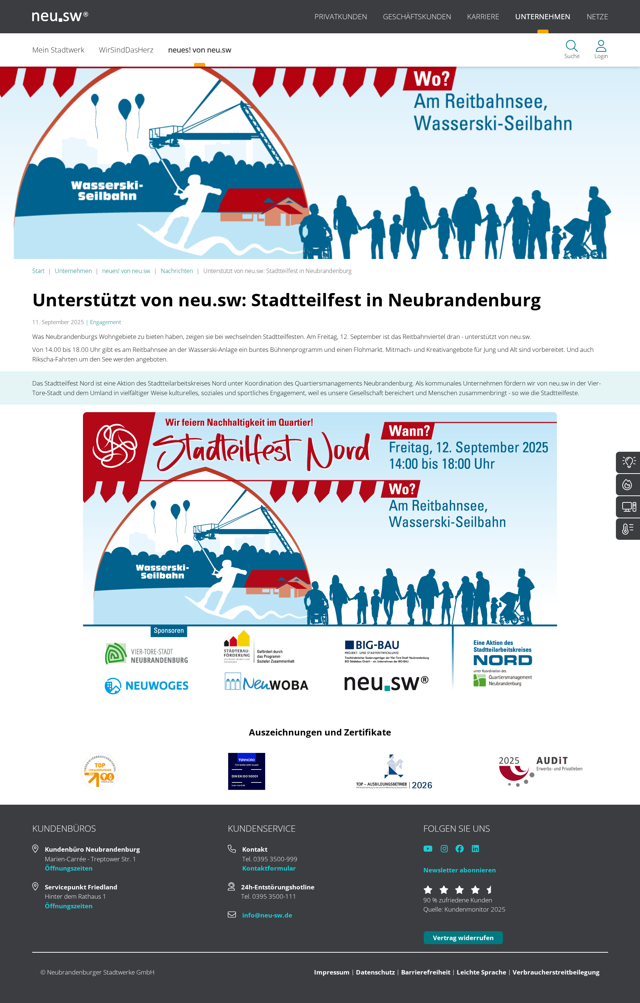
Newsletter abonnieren (459, 870)
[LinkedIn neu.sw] (479, 849)
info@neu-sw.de (267, 915)
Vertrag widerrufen (463, 937)
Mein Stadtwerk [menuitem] (58, 50)
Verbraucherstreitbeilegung (556, 972)
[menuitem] (572, 50)
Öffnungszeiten (69, 868)
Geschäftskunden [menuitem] (417, 16)
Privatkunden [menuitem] (340, 16)
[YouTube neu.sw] (431, 849)
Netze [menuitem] (597, 16)
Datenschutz (375, 972)
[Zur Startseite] (60, 17)
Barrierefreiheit (425, 972)
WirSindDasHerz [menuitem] (126, 50)
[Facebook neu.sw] (463, 849)
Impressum (332, 972)
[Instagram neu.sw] (447, 849)
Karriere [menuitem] (483, 16)
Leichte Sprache (481, 972)
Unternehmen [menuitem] (542, 16)
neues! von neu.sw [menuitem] (199, 50)
